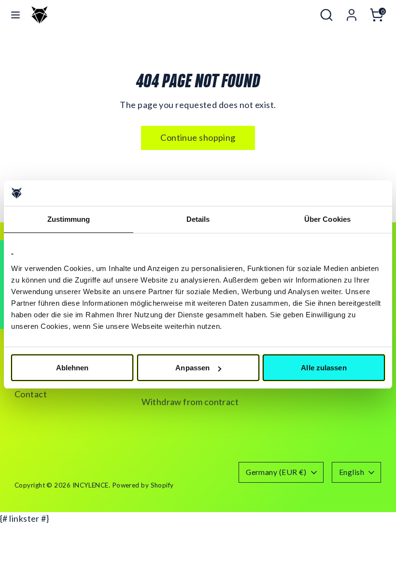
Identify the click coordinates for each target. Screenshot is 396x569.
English (351, 471)
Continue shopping (198, 137)
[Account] (351, 11)
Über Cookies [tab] (327, 219)
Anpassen (192, 368)
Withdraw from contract (190, 401)
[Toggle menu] (15, 15)
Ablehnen (72, 368)
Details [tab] (198, 219)
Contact (30, 394)
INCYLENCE (90, 485)
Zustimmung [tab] (68, 219)
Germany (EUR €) (276, 471)
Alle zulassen (323, 368)
